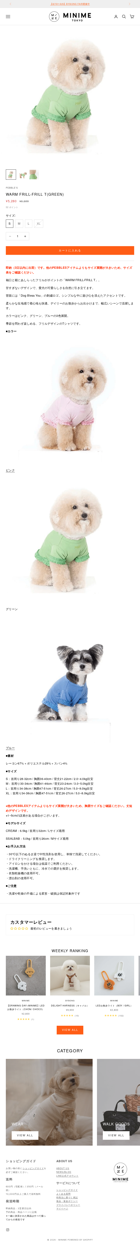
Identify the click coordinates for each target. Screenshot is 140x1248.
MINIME (26, 1000)
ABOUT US (62, 1168)
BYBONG (69, 1000)
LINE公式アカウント (67, 1175)
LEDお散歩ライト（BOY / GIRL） (114, 1005)
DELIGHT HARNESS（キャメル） (70, 1005)
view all (25, 1135)
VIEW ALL (116, 1135)
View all (70, 1030)
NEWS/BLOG (63, 1172)
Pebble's (12, 187)
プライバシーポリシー (68, 1205)
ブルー (10, 748)
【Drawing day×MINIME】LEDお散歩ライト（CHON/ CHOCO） (26, 1007)
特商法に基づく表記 (67, 1197)
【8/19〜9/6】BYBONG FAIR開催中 (70, 4)
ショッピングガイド (33, 1168)
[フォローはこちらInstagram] (7, 1230)
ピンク (10, 470)
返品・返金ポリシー (67, 1201)
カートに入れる (70, 250)
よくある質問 (63, 1193)
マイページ (62, 1208)
